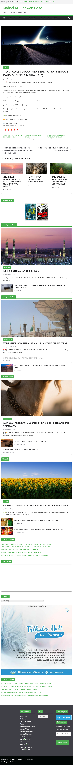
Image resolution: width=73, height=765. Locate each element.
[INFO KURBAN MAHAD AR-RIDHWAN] (36, 246)
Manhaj (6, 67)
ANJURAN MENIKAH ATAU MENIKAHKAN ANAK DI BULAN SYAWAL (36, 505)
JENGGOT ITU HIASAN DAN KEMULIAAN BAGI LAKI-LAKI (30, 441)
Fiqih (21, 18)
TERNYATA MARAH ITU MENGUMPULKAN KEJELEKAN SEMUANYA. (20, 550)
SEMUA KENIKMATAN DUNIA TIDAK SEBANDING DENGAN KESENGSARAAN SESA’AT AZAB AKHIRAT (40, 366)
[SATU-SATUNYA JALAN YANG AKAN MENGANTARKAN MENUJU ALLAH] (61, 164)
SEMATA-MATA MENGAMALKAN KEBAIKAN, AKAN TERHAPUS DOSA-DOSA (53, 149)
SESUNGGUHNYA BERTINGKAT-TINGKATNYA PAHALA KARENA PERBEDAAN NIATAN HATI (26, 544)
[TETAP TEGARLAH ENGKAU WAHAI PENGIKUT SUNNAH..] (36, 164)
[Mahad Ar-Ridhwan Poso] (3, 18)
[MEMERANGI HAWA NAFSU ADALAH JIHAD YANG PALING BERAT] (36, 318)
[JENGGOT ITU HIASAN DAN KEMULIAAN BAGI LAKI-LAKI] (7, 443)
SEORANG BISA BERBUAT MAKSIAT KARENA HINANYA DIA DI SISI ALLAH (23, 358)
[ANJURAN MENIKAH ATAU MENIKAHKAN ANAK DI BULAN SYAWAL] (36, 480)
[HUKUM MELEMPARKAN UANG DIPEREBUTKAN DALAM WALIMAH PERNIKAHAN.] (7, 522)
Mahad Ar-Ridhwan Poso (22, 8)
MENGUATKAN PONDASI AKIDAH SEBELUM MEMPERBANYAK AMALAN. (21, 553)
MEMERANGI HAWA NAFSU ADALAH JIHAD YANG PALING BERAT (35, 343)
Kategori (12, 18)
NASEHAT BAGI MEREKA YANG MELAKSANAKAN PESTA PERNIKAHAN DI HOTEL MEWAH (39, 530)
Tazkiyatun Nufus (8, 339)
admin (14, 79)
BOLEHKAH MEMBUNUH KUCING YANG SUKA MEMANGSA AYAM (21, 450)
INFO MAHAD (31, 18)
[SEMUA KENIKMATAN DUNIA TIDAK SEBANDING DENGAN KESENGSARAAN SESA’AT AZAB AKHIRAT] (7, 368)
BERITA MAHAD (7, 267)
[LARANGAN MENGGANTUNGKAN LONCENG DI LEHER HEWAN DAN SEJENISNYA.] (36, 398)
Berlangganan (62, 742)
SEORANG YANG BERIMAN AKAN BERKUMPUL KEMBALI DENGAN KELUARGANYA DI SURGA (26, 547)
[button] (15, 18)
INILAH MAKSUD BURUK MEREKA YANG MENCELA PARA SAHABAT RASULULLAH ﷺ (24, 556)
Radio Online (44, 18)
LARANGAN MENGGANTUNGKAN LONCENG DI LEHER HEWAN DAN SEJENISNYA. (36, 424)
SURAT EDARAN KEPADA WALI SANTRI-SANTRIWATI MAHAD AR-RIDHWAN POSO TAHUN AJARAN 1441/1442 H (39, 287)
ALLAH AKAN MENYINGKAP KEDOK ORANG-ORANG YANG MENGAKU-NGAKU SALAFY (12, 181)
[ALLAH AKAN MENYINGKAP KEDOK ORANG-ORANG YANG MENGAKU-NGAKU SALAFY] (12, 164)
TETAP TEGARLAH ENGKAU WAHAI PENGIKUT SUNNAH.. (36, 179)
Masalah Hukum (8, 419)
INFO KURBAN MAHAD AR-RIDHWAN (21, 271)
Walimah (6, 501)
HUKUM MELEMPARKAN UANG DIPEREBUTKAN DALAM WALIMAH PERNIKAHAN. (37, 521)
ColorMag (4, 761)
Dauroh (54, 18)
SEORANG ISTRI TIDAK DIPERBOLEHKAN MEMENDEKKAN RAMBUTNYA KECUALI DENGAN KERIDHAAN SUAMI (19, 150)
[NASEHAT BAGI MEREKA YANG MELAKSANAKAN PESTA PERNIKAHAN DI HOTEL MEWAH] (7, 531)
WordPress (13, 761)
